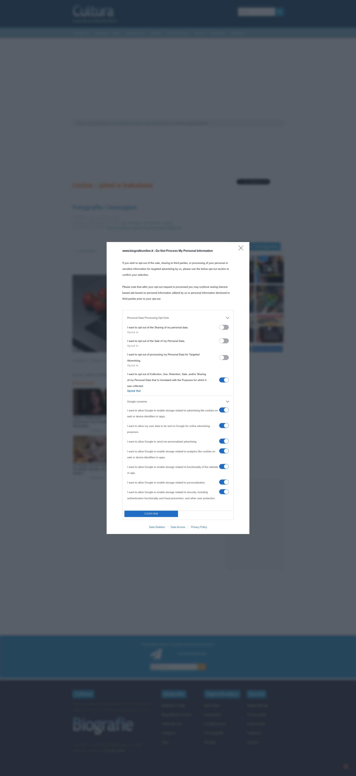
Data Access (178, 526)
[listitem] (178, 318)
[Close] (242, 249)
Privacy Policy (199, 526)
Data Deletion (157, 526)
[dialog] (178, 388)
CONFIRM (151, 513)
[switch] (224, 327)
